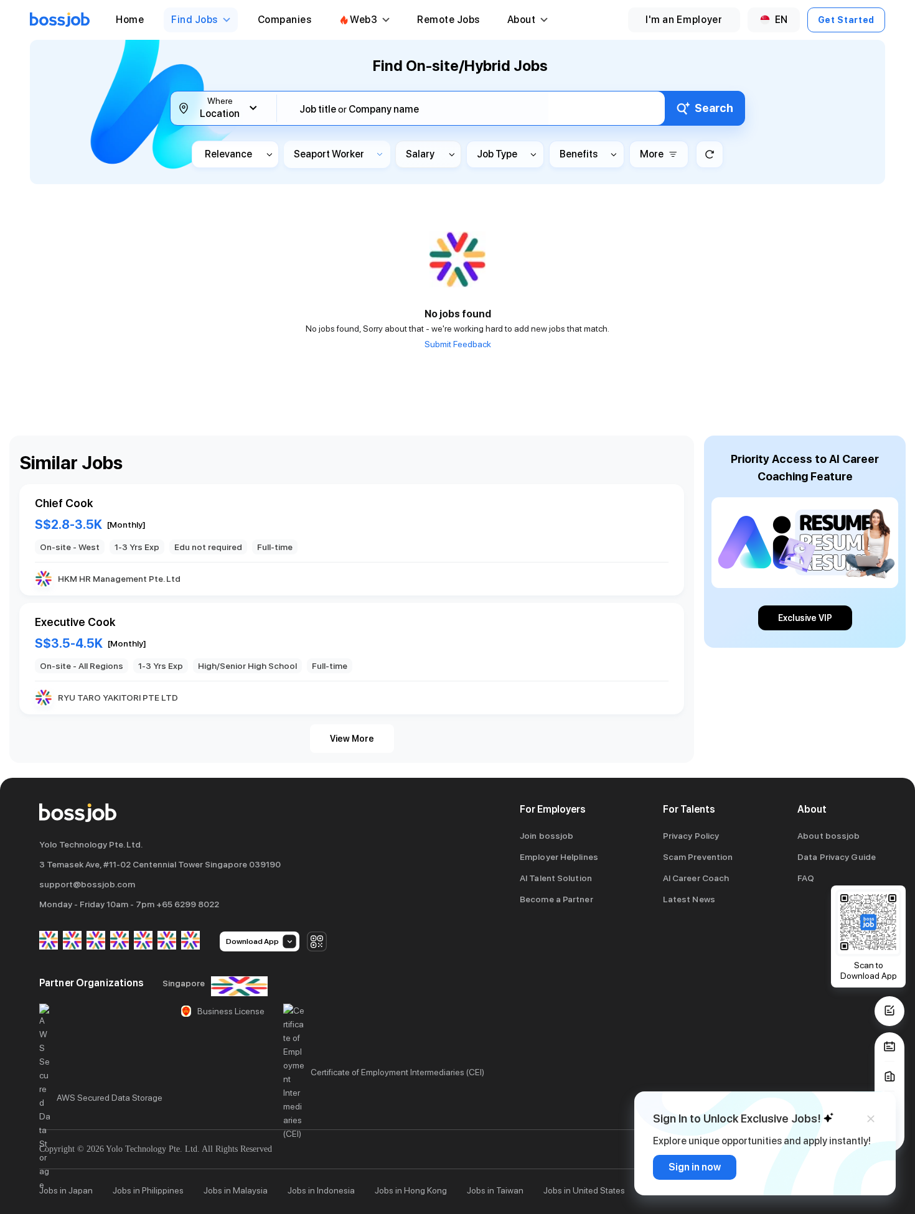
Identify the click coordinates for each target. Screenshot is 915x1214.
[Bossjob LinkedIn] (72, 941)
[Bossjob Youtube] (119, 941)
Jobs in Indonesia (321, 1190)
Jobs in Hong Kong (411, 1190)
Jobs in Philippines (148, 1190)
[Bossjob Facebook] (48, 941)
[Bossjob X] (143, 941)
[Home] (60, 19)
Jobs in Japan (66, 1190)
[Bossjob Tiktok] (166, 941)
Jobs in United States (584, 1190)
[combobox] (478, 109)
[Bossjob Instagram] (96, 941)
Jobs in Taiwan (495, 1190)
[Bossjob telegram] (190, 941)
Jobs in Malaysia (236, 1190)
